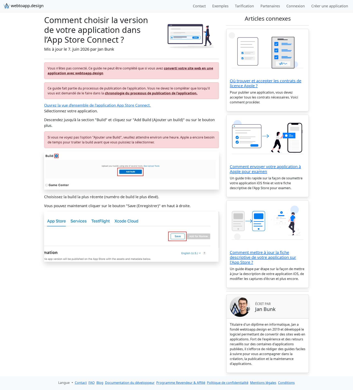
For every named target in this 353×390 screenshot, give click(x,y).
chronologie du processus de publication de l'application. (151, 93)
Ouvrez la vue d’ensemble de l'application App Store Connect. (97, 105)
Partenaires (270, 5)
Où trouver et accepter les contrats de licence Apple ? (265, 83)
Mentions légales (263, 382)
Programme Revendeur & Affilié (180, 382)
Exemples (220, 5)
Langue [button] (64, 382)
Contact (199, 5)
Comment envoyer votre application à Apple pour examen (265, 169)
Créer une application (329, 5)
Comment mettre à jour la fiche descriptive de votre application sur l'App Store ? (263, 257)
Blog (99, 382)
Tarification (244, 5)
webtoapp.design (27, 5)
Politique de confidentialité (227, 382)
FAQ (91, 382)
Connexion (295, 5)
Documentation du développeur (130, 382)
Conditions (286, 382)
